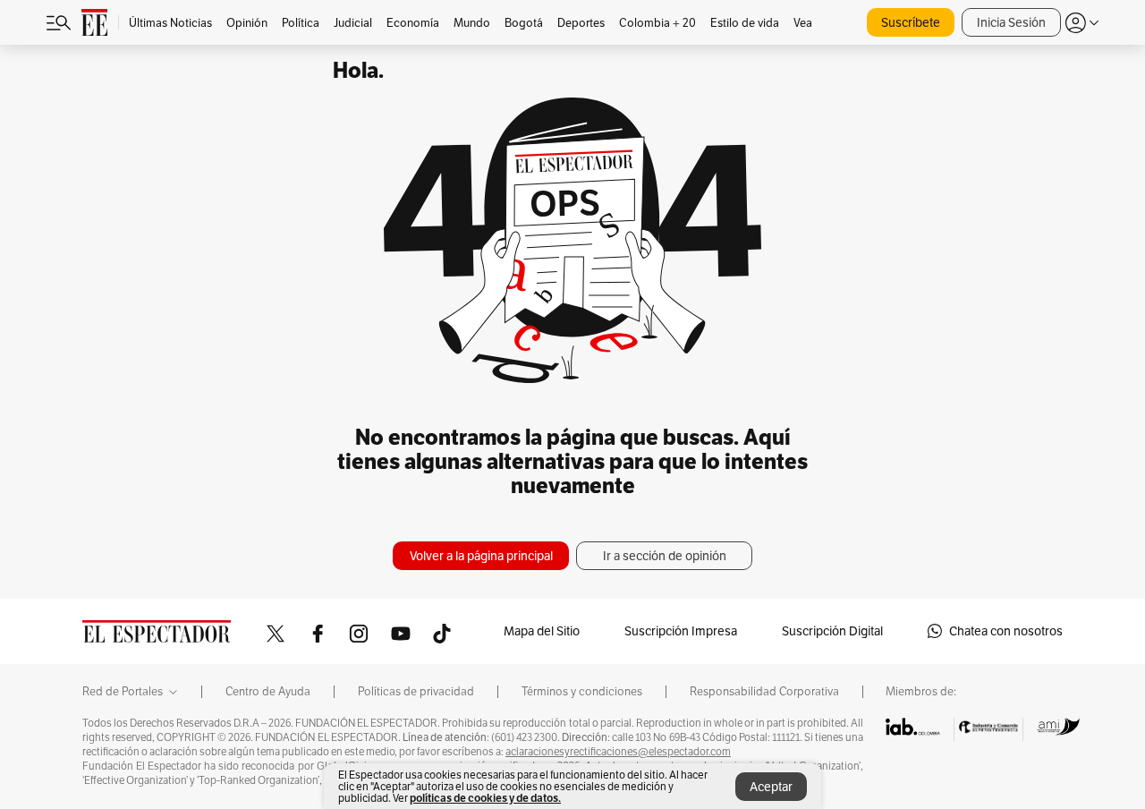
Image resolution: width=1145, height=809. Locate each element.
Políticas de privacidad (416, 692)
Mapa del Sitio (542, 631)
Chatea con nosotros (1006, 631)
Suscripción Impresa (680, 631)
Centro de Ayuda (267, 692)
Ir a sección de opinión (664, 556)
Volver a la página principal (481, 556)
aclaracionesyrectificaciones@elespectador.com (618, 751)
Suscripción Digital (832, 631)
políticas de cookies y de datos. (485, 798)
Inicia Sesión (1011, 22)
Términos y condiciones (582, 692)
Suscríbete (910, 22)
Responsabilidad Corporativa (764, 692)
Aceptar (771, 787)
